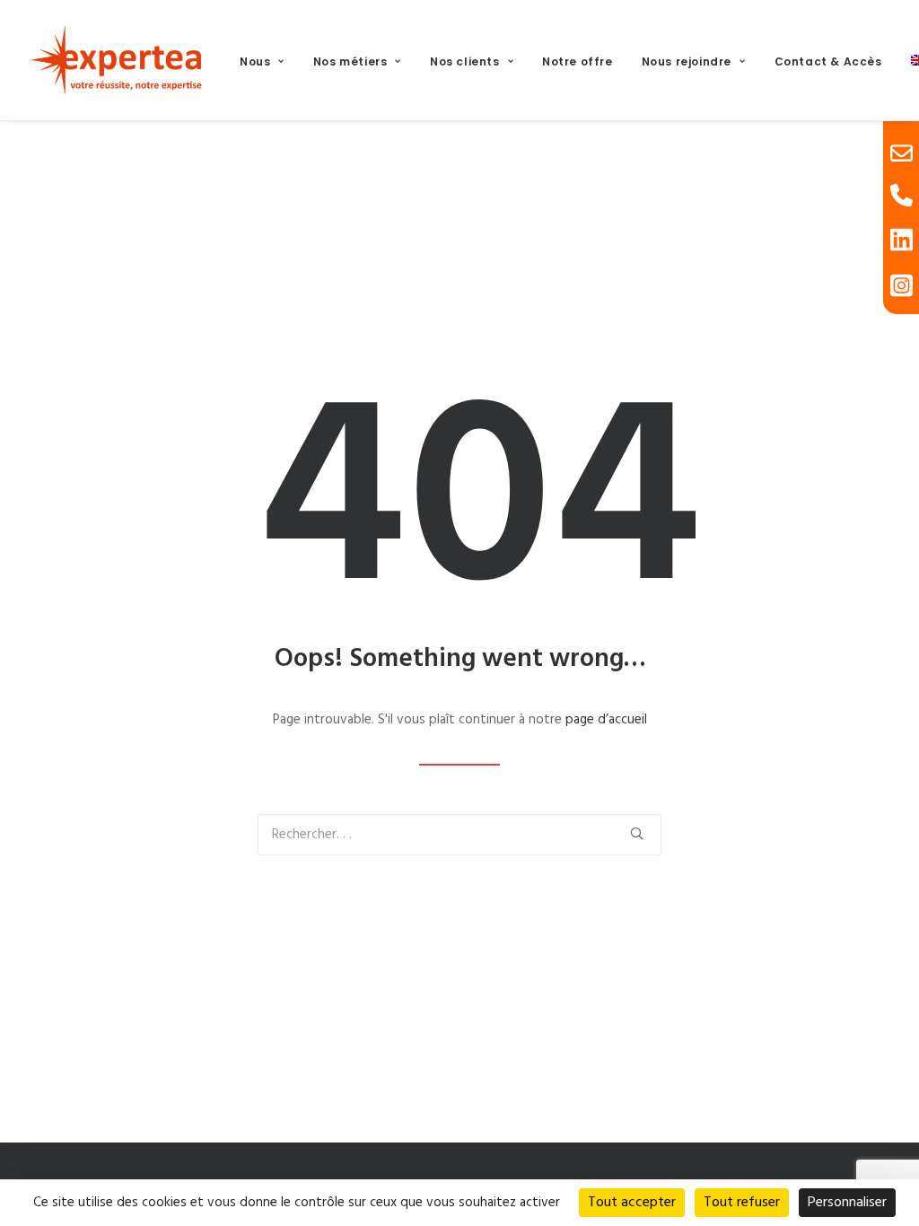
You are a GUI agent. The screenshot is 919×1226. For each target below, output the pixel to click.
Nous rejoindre (686, 61)
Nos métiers (350, 61)
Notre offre (577, 61)
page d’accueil (606, 720)
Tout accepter (632, 1202)
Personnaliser (847, 1202)
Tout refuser (742, 1202)
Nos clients (465, 61)
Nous (255, 61)
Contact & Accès (828, 61)
